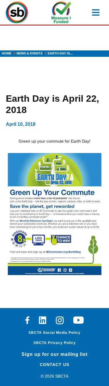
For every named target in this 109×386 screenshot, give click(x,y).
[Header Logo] (17, 12)
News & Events (29, 53)
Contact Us (54, 364)
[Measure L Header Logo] (61, 12)
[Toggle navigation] (95, 12)
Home (6, 53)
